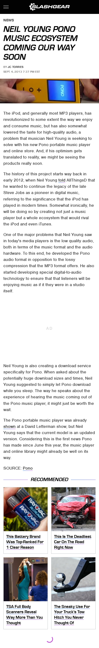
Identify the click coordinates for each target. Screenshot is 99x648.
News (8, 20)
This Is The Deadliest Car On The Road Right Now (72, 542)
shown (9, 426)
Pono (28, 468)
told (61, 180)
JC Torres (16, 67)
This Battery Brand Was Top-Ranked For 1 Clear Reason (24, 542)
